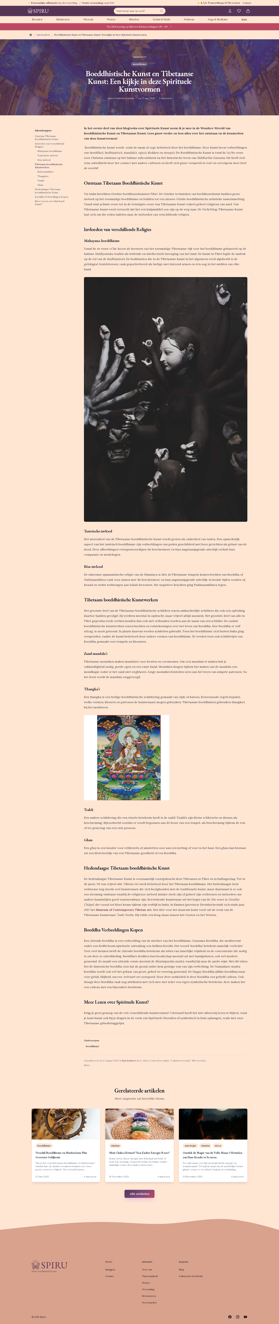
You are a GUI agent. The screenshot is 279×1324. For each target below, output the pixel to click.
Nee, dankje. (160, 686)
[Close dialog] (198, 626)
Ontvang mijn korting (160, 677)
